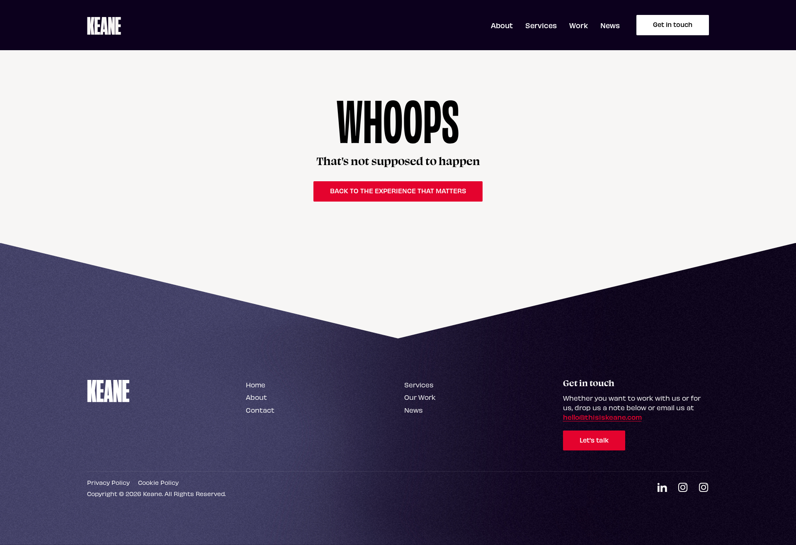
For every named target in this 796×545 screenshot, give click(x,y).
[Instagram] (683, 487)
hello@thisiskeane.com (602, 417)
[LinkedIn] (662, 487)
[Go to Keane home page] (108, 390)
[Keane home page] (104, 25)
